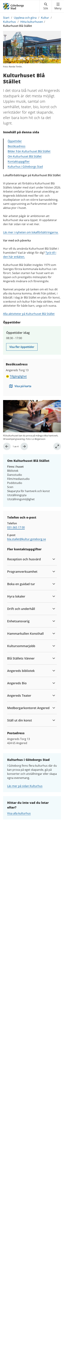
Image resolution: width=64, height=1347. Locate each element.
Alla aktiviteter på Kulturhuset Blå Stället (29, 314)
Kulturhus (9, 22)
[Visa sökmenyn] (46, 6)
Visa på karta (23, 386)
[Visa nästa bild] (24, 446)
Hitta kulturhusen (31, 22)
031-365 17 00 (16, 527)
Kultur (45, 18)
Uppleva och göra (25, 18)
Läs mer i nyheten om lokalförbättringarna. (30, 232)
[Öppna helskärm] (57, 446)
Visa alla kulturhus (19, 813)
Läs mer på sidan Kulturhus (24, 786)
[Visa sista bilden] (7, 446)
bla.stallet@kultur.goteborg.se (26, 539)
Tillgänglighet (18, 376)
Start (6, 18)
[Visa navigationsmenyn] (58, 6)
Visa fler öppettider (21, 347)
